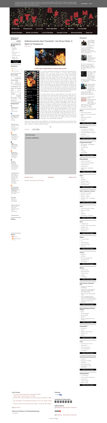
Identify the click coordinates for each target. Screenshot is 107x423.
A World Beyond (84, 223)
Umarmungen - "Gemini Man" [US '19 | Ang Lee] (15, 137)
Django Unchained (85, 271)
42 (81, 240)
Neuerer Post (29, 177)
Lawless (83, 275)
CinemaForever (15, 215)
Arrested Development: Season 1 (88, 132)
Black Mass (83, 328)
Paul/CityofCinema (17, 239)
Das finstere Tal (84, 269)
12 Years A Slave (85, 239)
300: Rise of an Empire (86, 193)
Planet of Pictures (15, 205)
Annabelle (83, 179)
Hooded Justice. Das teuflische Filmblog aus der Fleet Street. (15, 189)
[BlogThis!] (34, 129)
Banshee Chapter (85, 181)
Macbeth (83, 316)
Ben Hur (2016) (84, 315)
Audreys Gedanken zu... (16, 80)
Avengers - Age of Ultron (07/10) (88, 225)
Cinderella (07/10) (85, 259)
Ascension (83, 134)
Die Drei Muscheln (13, 162)
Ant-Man (83, 200)
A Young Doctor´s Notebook (87, 129)
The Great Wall (82, 28)
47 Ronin (83, 256)
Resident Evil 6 (27, 28)
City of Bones (84, 261)
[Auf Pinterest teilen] (39, 129)
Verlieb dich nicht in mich (86, 343)
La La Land (39, 28)
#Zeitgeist (83, 254)
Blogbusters (14, 134)
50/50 (82, 149)
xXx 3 (62, 28)
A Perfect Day (84, 379)
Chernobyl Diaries (85, 184)
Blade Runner (84, 230)
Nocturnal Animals (76, 32)
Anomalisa (83, 359)
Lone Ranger (84, 276)
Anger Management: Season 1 (88, 130)
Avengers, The (84, 227)
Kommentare (16, 71)
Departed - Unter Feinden (86, 331)
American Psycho (85, 164)
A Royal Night (84, 152)
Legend (82, 335)
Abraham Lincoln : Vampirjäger (88, 198)
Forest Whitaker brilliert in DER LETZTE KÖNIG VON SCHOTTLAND (91, 43)
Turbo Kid (83, 213)
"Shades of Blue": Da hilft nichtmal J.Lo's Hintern (91, 85)
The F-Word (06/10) (85, 348)
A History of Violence (86, 161)
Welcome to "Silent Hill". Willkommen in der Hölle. (91, 73)
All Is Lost (83, 246)
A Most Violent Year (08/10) (87, 162)
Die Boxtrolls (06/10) (85, 364)
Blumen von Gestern (32, 32)
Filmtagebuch (14, 86)
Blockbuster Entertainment (14, 153)
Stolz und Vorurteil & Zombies (88, 208)
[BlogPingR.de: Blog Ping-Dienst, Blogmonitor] (66, 407)
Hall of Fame (16, 88)
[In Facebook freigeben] (37, 129)
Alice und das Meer (85, 244)
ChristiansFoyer (15, 173)
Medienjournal (14, 107)
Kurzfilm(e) (13, 94)
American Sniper (85, 380)
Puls (13, 50)
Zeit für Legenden (85, 313)
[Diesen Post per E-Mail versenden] (33, 129)
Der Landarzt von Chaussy (16, 53)
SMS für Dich (84, 345)
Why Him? (71, 28)
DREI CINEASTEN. (14, 144)
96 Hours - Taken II (85, 196)
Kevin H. (16, 236)
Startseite (51, 177)
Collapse (83, 120)
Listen (19, 94)
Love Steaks (84, 350)
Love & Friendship (47, 32)
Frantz (82, 311)
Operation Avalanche (14, 48)
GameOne (13, 197)
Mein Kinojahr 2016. (15, 192)
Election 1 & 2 (84, 333)
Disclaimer (15, 413)
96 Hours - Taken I (85, 194)
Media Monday (16, 97)
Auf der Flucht (84, 166)
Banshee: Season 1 (85, 136)
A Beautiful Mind (84, 242)
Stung (82, 212)
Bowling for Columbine (86, 117)
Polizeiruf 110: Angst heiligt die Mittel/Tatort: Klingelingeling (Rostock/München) (88, 290)
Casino (82, 330)
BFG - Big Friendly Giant (86, 258)
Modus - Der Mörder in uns (15, 58)
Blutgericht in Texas (85, 182)
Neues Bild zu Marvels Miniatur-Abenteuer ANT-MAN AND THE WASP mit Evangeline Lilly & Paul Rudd (15, 178)
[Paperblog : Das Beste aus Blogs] (58, 395)
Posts (14, 68)
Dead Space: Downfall (86, 360)
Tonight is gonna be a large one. (15, 116)
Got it (91, 3)
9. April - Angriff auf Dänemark (88, 377)
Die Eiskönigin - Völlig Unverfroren (86, 366)
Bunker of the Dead (85, 210)
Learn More (84, 3)
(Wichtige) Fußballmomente (16, 76)
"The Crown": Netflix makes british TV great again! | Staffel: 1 (27, 394)
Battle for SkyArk (85, 229)
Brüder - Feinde (84, 382)
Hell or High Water (51, 28)
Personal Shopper (17, 32)
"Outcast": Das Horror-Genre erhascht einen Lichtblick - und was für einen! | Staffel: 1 (32, 403)
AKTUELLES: (16, 28)
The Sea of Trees (16, 55)
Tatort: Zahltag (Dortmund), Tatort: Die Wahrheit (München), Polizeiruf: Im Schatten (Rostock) (88, 298)
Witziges (13, 100)
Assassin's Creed (62, 32)
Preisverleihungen (14, 99)
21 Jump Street (84, 147)
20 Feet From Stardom (86, 112)
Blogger (56, 418)
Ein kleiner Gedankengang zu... (16, 83)
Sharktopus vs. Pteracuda (87, 215)
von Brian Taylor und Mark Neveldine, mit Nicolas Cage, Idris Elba (50, 68)
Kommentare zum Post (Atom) (37, 180)
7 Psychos (83, 151)
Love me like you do (85, 347)
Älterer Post (72, 177)
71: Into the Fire (84, 375)
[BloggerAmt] (16, 407)
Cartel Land (83, 119)
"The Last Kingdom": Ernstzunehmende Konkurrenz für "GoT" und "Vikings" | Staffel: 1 (88, 59)
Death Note (83, 362)
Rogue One (89, 32)
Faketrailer (17, 84)
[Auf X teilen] (36, 129)
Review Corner (14, 124)
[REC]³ (82, 177)
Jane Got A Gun (84, 273)
